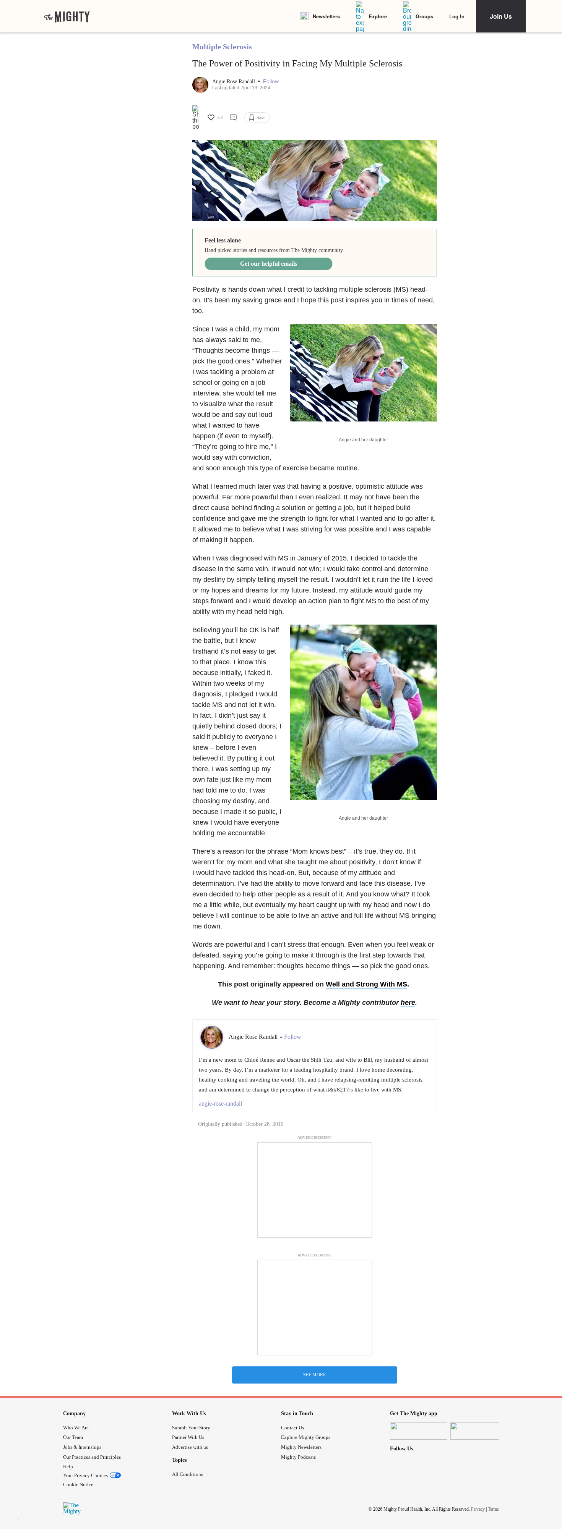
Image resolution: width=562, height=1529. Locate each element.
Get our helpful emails (268, 263)
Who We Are (76, 1428)
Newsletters (326, 16)
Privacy (478, 1509)
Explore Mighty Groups (305, 1437)
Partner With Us (188, 1437)
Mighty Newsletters (301, 1447)
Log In (457, 16)
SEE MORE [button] (314, 1374)
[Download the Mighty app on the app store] (418, 1431)
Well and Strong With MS (366, 984)
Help (68, 1466)
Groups (424, 16)
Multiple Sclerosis (222, 46)
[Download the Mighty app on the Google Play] (479, 1431)
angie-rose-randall (220, 1103)
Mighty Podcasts (298, 1457)
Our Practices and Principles (92, 1457)
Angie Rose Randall (234, 81)
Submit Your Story (191, 1428)
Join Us (501, 16)
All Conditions (187, 1474)
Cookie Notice (78, 1484)
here (408, 1002)
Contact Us (292, 1428)
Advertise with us (190, 1447)
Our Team (73, 1437)
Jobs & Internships (82, 1447)
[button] (271, 81)
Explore (378, 16)
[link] (67, 16)
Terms (493, 1509)
